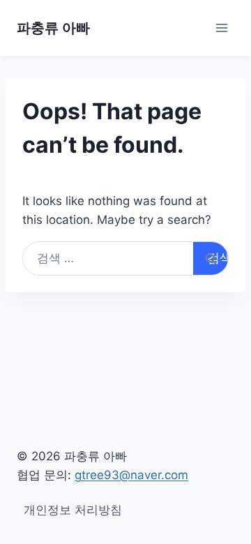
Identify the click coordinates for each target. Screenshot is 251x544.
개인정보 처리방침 (73, 510)
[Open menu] (221, 27)
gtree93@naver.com (131, 475)
